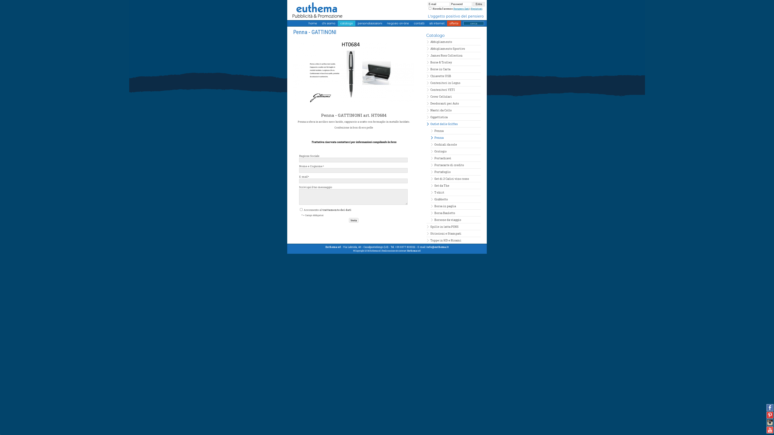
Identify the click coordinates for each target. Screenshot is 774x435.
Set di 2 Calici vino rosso (451, 179)
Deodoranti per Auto (444, 103)
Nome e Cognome (311, 166)
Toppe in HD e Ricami (445, 240)
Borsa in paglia (445, 206)
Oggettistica (439, 117)
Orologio (440, 151)
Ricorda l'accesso (442, 8)
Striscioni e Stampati (445, 233)
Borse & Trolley (441, 62)
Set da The (441, 185)
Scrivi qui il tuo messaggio (315, 187)
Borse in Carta (440, 69)
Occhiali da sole (445, 144)
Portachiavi (442, 158)
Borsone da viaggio (447, 220)
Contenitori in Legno (445, 83)
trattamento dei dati (336, 210)
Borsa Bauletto (444, 213)
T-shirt (439, 192)
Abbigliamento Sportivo (447, 49)
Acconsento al (327, 210)
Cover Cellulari (441, 96)
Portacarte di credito (449, 165)
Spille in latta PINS (444, 227)
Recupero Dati (461, 8)
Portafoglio (442, 172)
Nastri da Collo (441, 110)
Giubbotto (441, 199)
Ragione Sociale (309, 156)
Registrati (476, 8)
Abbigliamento (441, 42)
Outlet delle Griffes (444, 124)
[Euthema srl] (304, 7)
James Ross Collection (446, 55)
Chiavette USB (440, 76)
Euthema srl (413, 251)
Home (313, 23)
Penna (439, 131)
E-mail (304, 176)
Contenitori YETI (442, 90)
